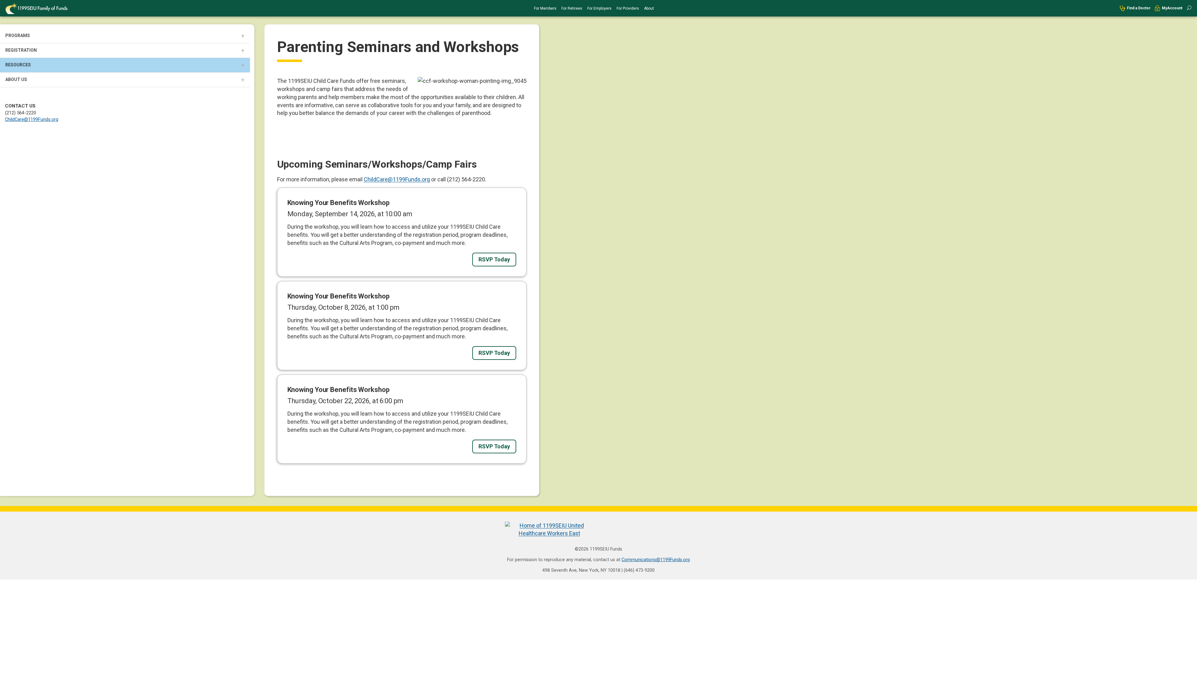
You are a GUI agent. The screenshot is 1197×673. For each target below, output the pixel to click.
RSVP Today (494, 259)
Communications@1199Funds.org (656, 559)
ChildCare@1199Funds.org (31, 119)
